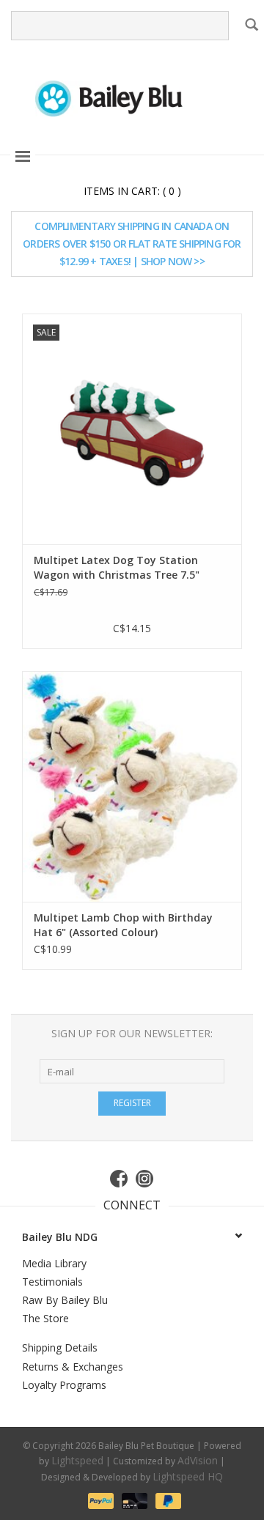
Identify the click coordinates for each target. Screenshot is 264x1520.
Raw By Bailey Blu (65, 1300)
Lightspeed (77, 1460)
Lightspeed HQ (188, 1476)
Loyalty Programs (64, 1385)
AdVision (197, 1460)
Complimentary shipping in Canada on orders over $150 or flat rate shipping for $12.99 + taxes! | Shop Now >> (132, 243)
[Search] (251, 24)
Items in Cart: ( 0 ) (132, 191)
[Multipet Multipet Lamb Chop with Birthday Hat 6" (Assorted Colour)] (132, 786)
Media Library (54, 1263)
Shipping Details (60, 1347)
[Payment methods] (100, 1499)
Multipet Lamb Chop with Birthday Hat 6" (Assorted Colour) (123, 925)
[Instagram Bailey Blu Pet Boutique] (145, 1178)
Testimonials (52, 1282)
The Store (45, 1318)
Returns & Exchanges (72, 1366)
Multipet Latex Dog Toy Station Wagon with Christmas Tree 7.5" (116, 567)
